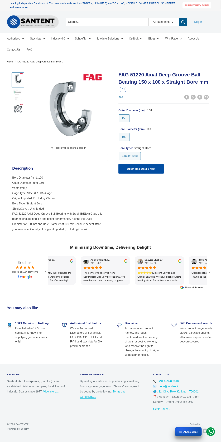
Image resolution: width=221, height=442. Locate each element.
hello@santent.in (169, 386)
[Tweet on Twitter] (199, 97)
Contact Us (14, 49)
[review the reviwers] (65, 262)
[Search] (183, 22)
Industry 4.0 (58, 38)
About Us (193, 38)
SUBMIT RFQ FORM (197, 5)
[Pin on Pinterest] (193, 97)
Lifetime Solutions (108, 38)
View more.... (51, 391)
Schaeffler (81, 38)
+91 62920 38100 (169, 381)
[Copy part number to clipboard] (123, 89)
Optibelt (133, 38)
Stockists (35, 38)
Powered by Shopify (18, 428)
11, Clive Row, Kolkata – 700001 (179, 391)
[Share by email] (206, 97)
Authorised (13, 38)
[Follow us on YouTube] (205, 430)
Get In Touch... (162, 408)
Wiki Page (171, 38)
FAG (120, 97)
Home (10, 61)
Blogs (151, 38)
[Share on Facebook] (186, 97)
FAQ (29, 49)
